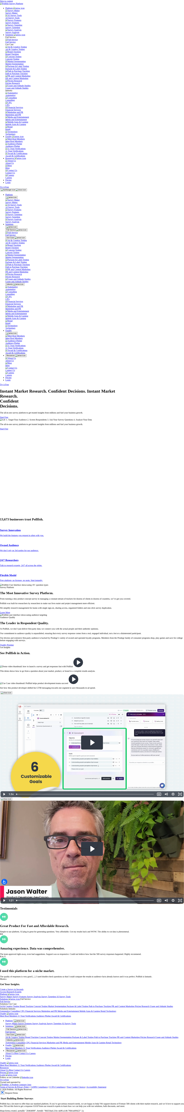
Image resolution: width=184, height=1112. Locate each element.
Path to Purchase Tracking (16, 73)
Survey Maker (11, 13)
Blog (7, 168)
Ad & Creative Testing (15, 49)
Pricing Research (12, 83)
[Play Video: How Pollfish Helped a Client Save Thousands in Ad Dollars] (92, 849)
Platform (9, 8)
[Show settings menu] (173, 900)
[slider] (85, 900)
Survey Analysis (12, 32)
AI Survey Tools (12, 18)
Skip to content (6, 1)
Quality (8, 136)
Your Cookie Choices (76, 1087)
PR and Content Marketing (16, 78)
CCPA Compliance (57, 1087)
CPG (7, 105)
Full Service (10, 42)
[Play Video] (3, 900)
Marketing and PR (13, 115)
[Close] (6, 692)
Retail (7, 129)
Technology (10, 134)
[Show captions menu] (159, 900)
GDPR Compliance (39, 1087)
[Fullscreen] (180, 900)
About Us (9, 163)
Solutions (9, 35)
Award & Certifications (15, 156)
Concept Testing (12, 59)
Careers (8, 178)
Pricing (8, 180)
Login (8, 182)
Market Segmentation (14, 64)
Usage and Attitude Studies (16, 88)
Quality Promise (7, 645)
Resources (10, 158)
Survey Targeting (12, 27)
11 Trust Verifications (14, 151)
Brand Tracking (12, 54)
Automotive (10, 95)
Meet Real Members (14, 141)
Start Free (4, 417)
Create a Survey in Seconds (11, 989)
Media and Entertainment (16, 119)
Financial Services (13, 110)
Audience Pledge (12, 146)
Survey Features (12, 23)
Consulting (10, 100)
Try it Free (4, 187)
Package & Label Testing (16, 69)
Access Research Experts (10, 992)
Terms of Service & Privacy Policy (14, 1087)
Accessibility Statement (96, 1087)
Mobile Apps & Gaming (15, 124)
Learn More (5, 612)
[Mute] (166, 900)
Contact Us (10, 173)
